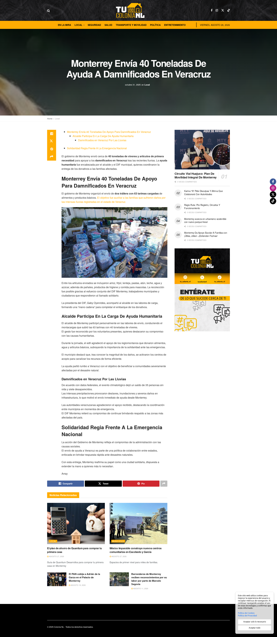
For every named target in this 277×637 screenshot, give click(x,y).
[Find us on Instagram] (217, 10)
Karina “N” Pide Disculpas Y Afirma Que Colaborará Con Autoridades (203, 192)
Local (78, 24)
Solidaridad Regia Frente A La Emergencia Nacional (97, 148)
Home (49, 118)
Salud (108, 24)
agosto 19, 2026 (78, 585)
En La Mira (64, 24)
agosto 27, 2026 (56, 556)
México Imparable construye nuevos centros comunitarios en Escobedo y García (136, 550)
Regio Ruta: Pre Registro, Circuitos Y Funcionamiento (202, 206)
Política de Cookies (246, 613)
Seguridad (94, 24)
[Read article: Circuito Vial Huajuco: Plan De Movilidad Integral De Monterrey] (202, 149)
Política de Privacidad (247, 615)
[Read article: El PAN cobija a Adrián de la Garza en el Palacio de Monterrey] (56, 579)
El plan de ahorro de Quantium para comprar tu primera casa (74, 550)
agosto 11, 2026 (140, 588)
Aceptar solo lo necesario (254, 621)
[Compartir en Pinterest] (51, 149)
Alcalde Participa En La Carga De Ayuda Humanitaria (103, 136)
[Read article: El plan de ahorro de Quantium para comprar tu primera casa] (76, 523)
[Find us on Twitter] (222, 10)
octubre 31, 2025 (133, 84)
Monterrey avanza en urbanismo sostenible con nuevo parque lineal (205, 220)
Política (155, 24)
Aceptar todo (254, 627)
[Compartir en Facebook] (51, 134)
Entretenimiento (175, 24)
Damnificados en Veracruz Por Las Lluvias (102, 140)
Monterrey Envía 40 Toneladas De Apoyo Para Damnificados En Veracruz (109, 132)
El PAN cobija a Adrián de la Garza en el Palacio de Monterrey (84, 577)
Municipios (118, 541)
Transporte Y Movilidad (131, 24)
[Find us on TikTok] (228, 10)
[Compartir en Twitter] (51, 141)
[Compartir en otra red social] (51, 157)
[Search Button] (48, 10)
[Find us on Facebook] (211, 10)
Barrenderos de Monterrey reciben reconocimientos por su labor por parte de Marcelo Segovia (149, 579)
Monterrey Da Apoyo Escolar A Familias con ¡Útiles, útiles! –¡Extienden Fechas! (205, 234)
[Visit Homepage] (130, 10)
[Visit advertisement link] (202, 289)
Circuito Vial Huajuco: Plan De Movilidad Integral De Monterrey (196, 175)
